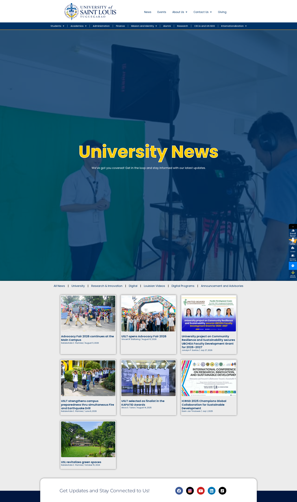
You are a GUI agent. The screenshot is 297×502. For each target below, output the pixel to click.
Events (161, 12)
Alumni (167, 26)
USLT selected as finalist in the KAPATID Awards (142, 402)
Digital (133, 286)
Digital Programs (183, 286)
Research (182, 26)
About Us (178, 12)
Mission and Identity (142, 26)
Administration (101, 26)
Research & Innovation (106, 286)
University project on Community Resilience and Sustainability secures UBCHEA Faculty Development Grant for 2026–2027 (208, 341)
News (147, 12)
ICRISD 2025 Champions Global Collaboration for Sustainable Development (204, 404)
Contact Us (201, 12)
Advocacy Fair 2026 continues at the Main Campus (87, 338)
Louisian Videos (154, 286)
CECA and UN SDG (204, 26)
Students (56, 26)
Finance (120, 26)
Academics (77, 26)
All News (59, 286)
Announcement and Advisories (222, 286)
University (78, 286)
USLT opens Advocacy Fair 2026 (143, 336)
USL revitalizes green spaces (81, 462)
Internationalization (232, 26)
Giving (222, 12)
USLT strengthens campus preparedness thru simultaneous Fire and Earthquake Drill (87, 404)
